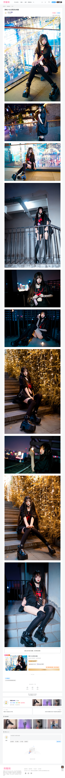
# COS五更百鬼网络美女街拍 (10, 680)
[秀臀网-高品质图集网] (7, 768)
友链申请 (25, 768)
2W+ (14, 702)
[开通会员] (62, 767)
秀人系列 (16, 2)
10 (19, 702)
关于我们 (39, 768)
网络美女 (30, 2)
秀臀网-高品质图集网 (34, 770)
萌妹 (21, 2)
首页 (5, 6)
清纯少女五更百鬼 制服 (12, 10)
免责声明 (30, 768)
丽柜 (26, 2)
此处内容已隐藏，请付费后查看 (33, 650)
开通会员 (59, 2)
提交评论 (58, 741)
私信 (59, 13)
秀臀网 (9, 12)
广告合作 (35, 768)
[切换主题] (62, 770)
